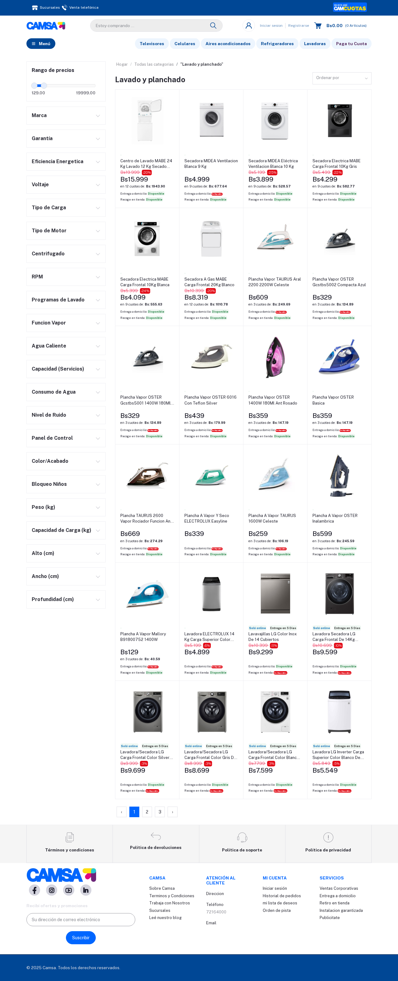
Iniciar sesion (271, 25)
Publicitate (330, 917)
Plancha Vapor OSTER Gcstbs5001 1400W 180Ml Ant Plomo (145, 400)
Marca (39, 115)
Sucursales (159, 910)
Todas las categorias (154, 64)
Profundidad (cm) (53, 599)
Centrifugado (48, 254)
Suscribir (81, 937)
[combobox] (342, 78)
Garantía (42, 138)
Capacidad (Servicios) (58, 369)
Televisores (152, 43)
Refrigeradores (277, 43)
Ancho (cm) (45, 576)
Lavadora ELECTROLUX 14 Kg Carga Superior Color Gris (209, 637)
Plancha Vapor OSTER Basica (333, 400)
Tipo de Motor (49, 231)
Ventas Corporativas (339, 888)
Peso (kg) (43, 507)
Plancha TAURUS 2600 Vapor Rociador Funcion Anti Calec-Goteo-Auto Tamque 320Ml (146, 518)
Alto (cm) (43, 553)
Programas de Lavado (58, 300)
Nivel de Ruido (49, 415)
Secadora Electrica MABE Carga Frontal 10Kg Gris (336, 164)
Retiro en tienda (334, 903)
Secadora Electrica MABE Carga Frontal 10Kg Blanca (144, 282)
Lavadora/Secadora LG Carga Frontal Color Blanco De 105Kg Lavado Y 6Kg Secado (273, 755)
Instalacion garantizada (341, 910)
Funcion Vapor (49, 323)
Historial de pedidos (282, 895)
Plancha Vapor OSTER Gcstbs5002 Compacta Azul (339, 282)
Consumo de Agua (54, 392)
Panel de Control (52, 438)
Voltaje (40, 184)
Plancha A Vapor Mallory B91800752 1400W (143, 637)
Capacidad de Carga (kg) (61, 530)
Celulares (184, 43)
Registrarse (298, 25)
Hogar (122, 64)
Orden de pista (277, 910)
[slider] (34, 86)
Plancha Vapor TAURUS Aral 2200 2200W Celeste (274, 282)
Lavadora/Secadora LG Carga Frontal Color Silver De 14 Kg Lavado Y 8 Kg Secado (144, 755)
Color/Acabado (50, 461)
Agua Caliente (49, 346)
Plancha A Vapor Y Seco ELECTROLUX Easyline (206, 518)
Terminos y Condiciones (171, 895)
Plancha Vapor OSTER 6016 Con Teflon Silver (210, 400)
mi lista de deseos (280, 903)
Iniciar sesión (275, 888)
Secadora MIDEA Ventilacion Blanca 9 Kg (211, 164)
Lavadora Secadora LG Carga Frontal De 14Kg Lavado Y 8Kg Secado (333, 637)
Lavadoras (315, 43)
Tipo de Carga (49, 208)
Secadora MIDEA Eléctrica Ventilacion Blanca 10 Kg (273, 164)
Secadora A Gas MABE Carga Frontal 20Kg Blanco (209, 282)
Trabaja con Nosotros (169, 903)
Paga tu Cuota (351, 43)
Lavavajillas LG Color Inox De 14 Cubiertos (272, 637)
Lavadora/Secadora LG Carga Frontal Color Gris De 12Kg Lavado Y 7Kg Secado (210, 755)
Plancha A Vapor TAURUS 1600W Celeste (272, 518)
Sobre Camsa (162, 888)
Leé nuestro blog (165, 917)
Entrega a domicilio (338, 895)
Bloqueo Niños (49, 484)
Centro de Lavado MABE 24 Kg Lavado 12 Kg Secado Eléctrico (146, 164)
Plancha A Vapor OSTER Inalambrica (335, 518)
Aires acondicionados (228, 43)
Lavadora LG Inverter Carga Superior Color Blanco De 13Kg (338, 755)
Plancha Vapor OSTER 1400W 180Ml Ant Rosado (272, 400)
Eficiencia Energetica (57, 161)
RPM (37, 277)
